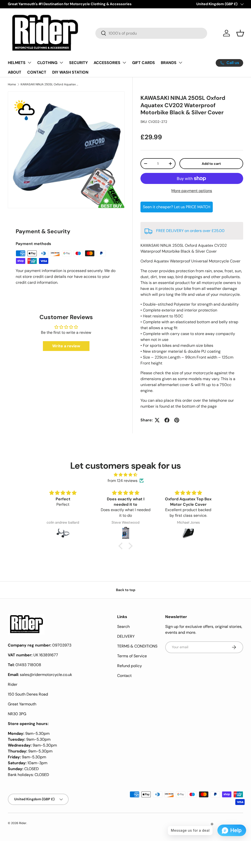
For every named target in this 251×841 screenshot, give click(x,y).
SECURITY (78, 62)
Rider (22, 823)
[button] (240, 33)
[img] (125, 475)
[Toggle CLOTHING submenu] (61, 62)
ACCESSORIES (107, 62)
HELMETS (16, 62)
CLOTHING (47, 62)
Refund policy (129, 665)
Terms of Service (132, 656)
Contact (124, 675)
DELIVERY (126, 636)
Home (12, 84)
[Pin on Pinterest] (177, 420)
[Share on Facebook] (167, 420)
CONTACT (36, 72)
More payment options (191, 190)
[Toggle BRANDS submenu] (180, 62)
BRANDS (168, 62)
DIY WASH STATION (70, 72)
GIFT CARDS (143, 62)
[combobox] (151, 33)
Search (123, 626)
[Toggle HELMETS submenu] (29, 62)
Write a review (66, 346)
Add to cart (211, 163)
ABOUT (14, 72)
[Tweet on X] (157, 420)
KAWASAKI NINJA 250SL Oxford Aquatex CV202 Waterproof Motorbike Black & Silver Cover (50, 84)
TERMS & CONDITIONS (137, 646)
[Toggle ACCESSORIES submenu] (124, 62)
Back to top (125, 590)
